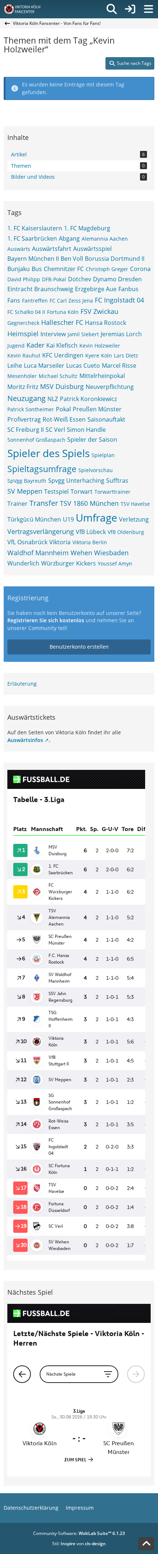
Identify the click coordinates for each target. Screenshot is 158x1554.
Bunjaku (18, 269)
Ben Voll (72, 259)
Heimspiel (23, 333)
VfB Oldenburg (126, 531)
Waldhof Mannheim (38, 552)
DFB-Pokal (54, 279)
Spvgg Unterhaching (76, 480)
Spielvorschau (95, 470)
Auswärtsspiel (92, 249)
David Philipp (23, 279)
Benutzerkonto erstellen (79, 646)
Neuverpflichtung (110, 387)
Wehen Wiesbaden (100, 552)
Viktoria (60, 542)
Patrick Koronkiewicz (88, 399)
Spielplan (103, 455)
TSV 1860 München (89, 503)
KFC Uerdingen (62, 355)
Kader (35, 345)
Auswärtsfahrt (51, 249)
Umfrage (96, 517)
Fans (13, 300)
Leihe (14, 365)
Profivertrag (24, 419)
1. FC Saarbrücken (32, 238)
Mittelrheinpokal (102, 376)
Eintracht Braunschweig (40, 289)
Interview (53, 334)
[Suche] (111, 9)
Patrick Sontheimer (30, 409)
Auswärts (18, 248)
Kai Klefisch (62, 345)
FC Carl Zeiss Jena (71, 300)
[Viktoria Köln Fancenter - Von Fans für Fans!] (26, 9)
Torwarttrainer (112, 491)
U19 (68, 519)
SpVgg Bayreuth (26, 480)
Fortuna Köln (63, 311)
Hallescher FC (62, 322)
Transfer (43, 503)
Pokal (63, 409)
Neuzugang (26, 398)
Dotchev (79, 279)
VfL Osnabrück (27, 542)
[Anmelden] (130, 9)
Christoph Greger (107, 269)
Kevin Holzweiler (99, 345)
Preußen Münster (97, 409)
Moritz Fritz (22, 387)
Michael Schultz (58, 375)
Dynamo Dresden (117, 279)
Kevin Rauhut (23, 355)
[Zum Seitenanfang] (146, 1543)
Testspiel (56, 491)
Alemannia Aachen (105, 238)
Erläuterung (22, 683)
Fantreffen (35, 300)
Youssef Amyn (115, 563)
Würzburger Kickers (68, 563)
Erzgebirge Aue (95, 289)
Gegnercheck (23, 322)
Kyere (92, 355)
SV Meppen (24, 491)
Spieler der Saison (92, 439)
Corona (140, 269)
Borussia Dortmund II (114, 259)
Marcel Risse (119, 365)
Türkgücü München (34, 519)
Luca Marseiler (44, 365)
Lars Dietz (126, 355)
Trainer (17, 504)
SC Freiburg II (25, 430)
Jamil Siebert (83, 334)
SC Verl (55, 430)
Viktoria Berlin (89, 542)
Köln (106, 355)
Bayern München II (33, 259)
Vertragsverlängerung (40, 531)
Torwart (82, 491)
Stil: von (79, 1543)
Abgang (69, 238)
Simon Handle (86, 430)
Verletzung (134, 519)
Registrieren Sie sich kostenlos (45, 620)
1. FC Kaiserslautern (34, 228)
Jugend (16, 345)
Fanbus (128, 289)
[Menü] (148, 9)
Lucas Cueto (83, 365)
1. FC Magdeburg (87, 228)
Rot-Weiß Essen (64, 419)
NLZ (52, 399)
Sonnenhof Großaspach (36, 439)
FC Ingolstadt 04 (119, 300)
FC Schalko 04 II (26, 311)
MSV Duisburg (62, 386)
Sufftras (117, 480)
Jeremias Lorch (121, 334)
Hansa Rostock (105, 323)
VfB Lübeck (91, 532)
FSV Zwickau (99, 311)
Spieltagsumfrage (41, 469)
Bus (37, 269)
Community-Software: (79, 1533)
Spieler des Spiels (48, 453)
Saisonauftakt (106, 419)
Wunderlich (23, 563)
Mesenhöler (22, 375)
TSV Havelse (135, 503)
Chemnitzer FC (64, 269)
